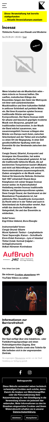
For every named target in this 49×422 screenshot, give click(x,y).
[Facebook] (20, 372)
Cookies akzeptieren (25, 274)
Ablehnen (16, 418)
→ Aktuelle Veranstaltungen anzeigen (23, 19)
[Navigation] (4, 5)
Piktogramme (20, 358)
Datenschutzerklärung (24, 411)
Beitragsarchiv (24, 380)
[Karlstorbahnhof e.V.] (42, 5)
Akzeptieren (31, 418)
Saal (25, 37)
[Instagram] (30, 372)
